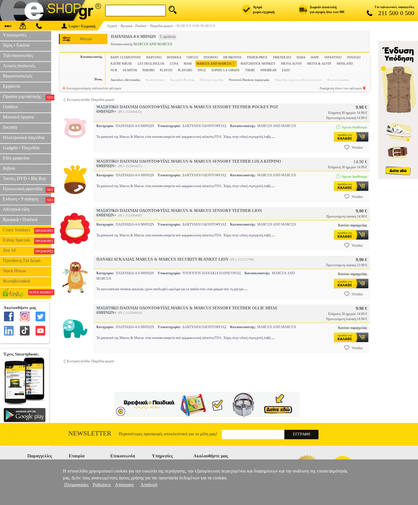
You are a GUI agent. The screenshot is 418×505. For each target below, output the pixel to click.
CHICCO (192, 57)
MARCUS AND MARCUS (215, 63)
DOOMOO (211, 57)
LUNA (174, 63)
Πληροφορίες (76, 484)
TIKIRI (250, 70)
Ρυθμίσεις (102, 484)
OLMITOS (130, 70)
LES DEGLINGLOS (151, 63)
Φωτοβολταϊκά (16, 281)
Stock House (14, 270)
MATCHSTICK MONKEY (258, 63)
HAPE (315, 57)
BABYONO (154, 57)
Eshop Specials (27, 240)
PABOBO (148, 70)
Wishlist (357, 148)
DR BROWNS (232, 57)
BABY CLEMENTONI (126, 57)
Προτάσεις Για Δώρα (21, 260)
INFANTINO (333, 57)
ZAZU (286, 70)
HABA (301, 57)
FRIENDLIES (282, 57)
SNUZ (202, 70)
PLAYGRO (185, 70)
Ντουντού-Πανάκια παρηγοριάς (249, 79)
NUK (114, 70)
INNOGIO (354, 57)
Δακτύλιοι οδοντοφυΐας (125, 79)
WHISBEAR (268, 70)
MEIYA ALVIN (291, 63)
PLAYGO (166, 70)
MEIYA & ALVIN (319, 63)
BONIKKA (174, 57)
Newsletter (89, 433)
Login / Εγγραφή (82, 26)
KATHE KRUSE (121, 63)
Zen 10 (27, 250)
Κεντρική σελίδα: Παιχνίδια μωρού (90, 100)
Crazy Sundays (27, 229)
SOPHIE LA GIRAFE (225, 70)
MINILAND (345, 63)
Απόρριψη (124, 484)
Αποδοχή (148, 484)
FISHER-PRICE (257, 57)
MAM (188, 63)
